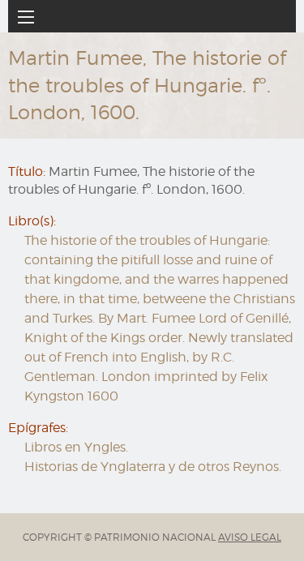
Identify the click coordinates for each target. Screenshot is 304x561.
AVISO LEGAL (249, 537)
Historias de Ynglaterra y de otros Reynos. (152, 466)
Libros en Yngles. (76, 447)
